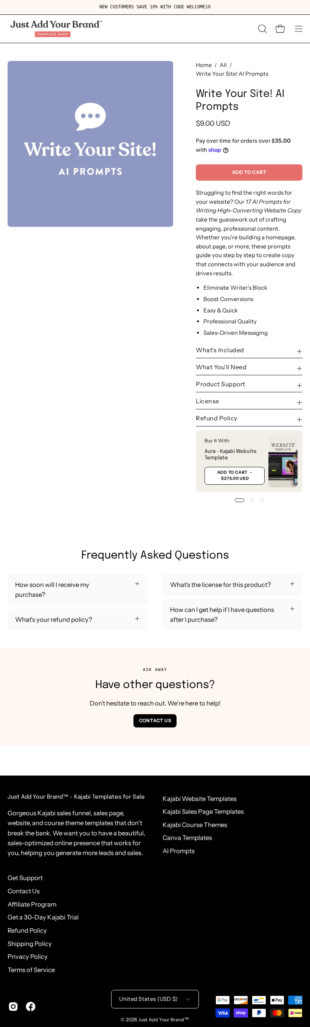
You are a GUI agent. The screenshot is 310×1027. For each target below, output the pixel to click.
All (223, 65)
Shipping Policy (30, 943)
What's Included (220, 350)
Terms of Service (31, 970)
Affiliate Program (32, 904)
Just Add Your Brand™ (163, 1019)
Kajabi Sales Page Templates (203, 811)
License (207, 401)
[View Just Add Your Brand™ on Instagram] (13, 1006)
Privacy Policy (28, 956)
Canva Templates (187, 837)
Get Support (25, 878)
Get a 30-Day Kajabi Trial (43, 917)
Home (204, 65)
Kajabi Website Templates (200, 798)
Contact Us (155, 720)
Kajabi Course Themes (195, 825)
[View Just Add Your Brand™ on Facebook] (30, 1006)
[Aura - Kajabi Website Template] (283, 461)
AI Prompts (179, 851)
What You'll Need (221, 367)
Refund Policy (216, 418)
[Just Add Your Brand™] (55, 28)
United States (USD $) (148, 999)
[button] (261, 28)
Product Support (220, 384)
